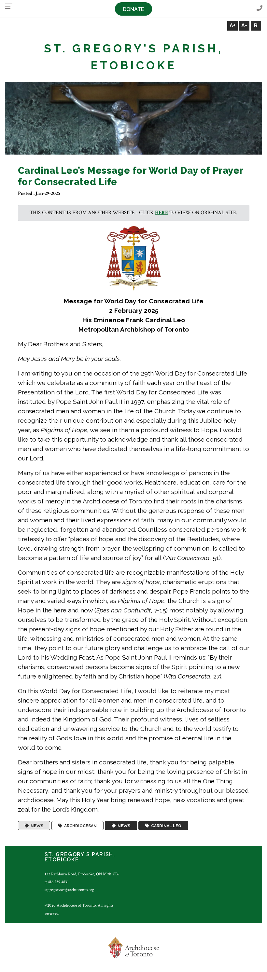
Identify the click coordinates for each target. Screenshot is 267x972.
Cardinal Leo (165, 825)
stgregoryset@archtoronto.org (69, 889)
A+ (232, 25)
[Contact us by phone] (259, 8)
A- (244, 25)
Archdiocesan (79, 825)
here (161, 212)
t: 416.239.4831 (57, 881)
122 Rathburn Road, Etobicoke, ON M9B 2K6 (82, 874)
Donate (133, 9)
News (36, 825)
